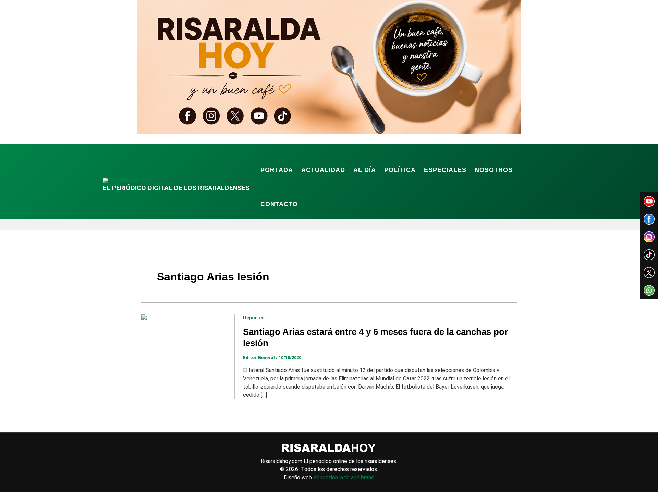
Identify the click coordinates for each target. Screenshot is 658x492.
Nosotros (494, 169)
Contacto (279, 204)
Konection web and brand (343, 477)
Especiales (445, 169)
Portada (276, 169)
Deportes (254, 317)
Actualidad (323, 169)
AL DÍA (364, 169)
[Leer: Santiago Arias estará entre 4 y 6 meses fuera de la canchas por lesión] (188, 356)
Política (400, 169)
